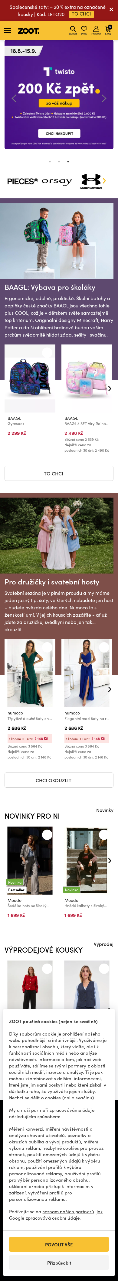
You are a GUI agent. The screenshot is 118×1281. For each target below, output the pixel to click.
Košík (108, 30)
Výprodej (103, 943)
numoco (15, 713)
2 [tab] (59, 162)
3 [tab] (68, 162)
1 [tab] (50, 162)
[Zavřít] (111, 10)
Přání (84, 34)
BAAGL (14, 418)
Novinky (104, 810)
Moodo (14, 900)
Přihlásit (96, 34)
